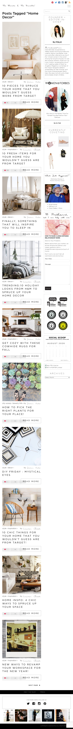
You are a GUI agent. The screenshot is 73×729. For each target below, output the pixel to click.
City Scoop (6, 403)
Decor (10, 82)
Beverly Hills (17, 403)
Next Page (34, 685)
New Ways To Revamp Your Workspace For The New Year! (21, 668)
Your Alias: (48, 258)
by (25, 82)
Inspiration (12, 149)
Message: (48, 264)
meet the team (30, 692)
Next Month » (64, 360)
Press (42, 692)
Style (4, 82)
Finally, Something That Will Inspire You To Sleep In (19, 224)
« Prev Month (49, 360)
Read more (31, 102)
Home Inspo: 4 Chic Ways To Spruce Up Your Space (19, 603)
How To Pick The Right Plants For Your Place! (18, 410)
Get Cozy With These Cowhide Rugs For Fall (21, 346)
